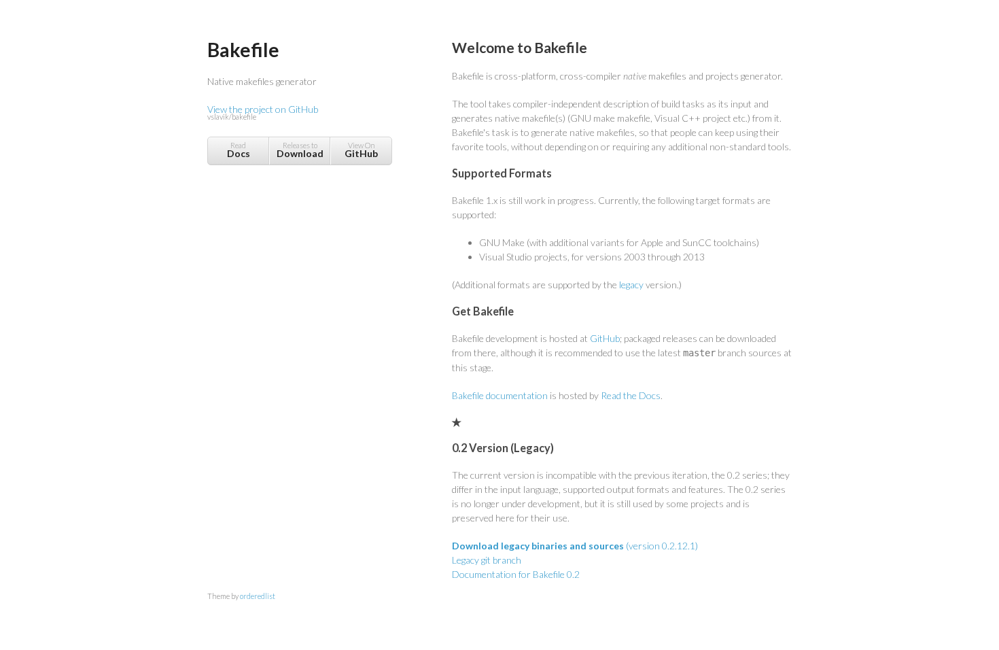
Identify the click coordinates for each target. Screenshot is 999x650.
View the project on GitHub (262, 112)
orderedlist (257, 596)
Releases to (300, 150)
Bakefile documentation (500, 395)
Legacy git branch (486, 560)
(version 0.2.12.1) (575, 545)
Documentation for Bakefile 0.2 (516, 574)
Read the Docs (631, 395)
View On (361, 150)
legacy (631, 284)
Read (238, 150)
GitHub (605, 338)
